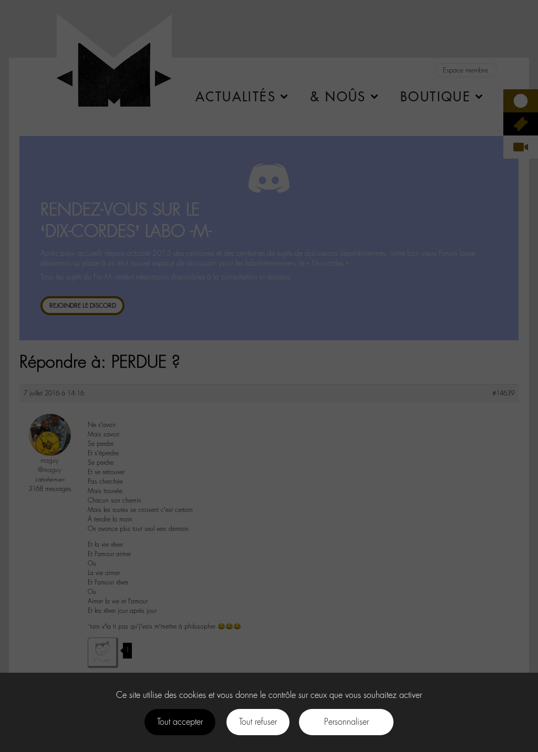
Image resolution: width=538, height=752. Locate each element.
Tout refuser (258, 721)
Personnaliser (346, 721)
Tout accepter (180, 721)
